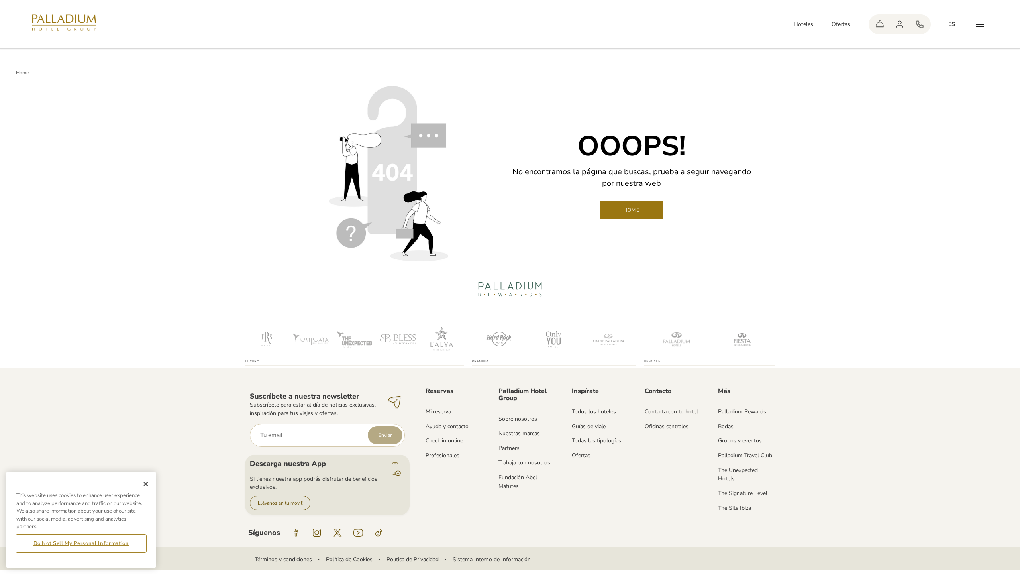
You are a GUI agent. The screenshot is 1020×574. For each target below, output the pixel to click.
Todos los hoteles (594, 411)
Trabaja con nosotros (524, 462)
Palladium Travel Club (745, 455)
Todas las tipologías (596, 440)
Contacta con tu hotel (671, 411)
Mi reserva (438, 411)
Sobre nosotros (517, 419)
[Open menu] (980, 24)
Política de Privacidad (412, 559)
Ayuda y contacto (447, 426)
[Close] (146, 484)
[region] (81, 520)
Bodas (726, 426)
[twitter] (337, 532)
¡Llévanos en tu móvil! (280, 503)
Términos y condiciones (283, 559)
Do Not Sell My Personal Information (81, 543)
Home (22, 72)
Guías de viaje (589, 426)
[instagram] (316, 532)
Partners (509, 448)
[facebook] (296, 532)
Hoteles (803, 24)
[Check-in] (879, 24)
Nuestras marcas (519, 433)
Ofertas (841, 24)
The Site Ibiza (734, 508)
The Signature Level (742, 493)
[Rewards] (899, 24)
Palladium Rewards (742, 411)
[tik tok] (378, 532)
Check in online (444, 440)
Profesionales (442, 455)
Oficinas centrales (666, 426)
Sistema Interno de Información (492, 559)
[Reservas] (919, 24)
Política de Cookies (349, 559)
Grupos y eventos (740, 440)
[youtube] (358, 532)
